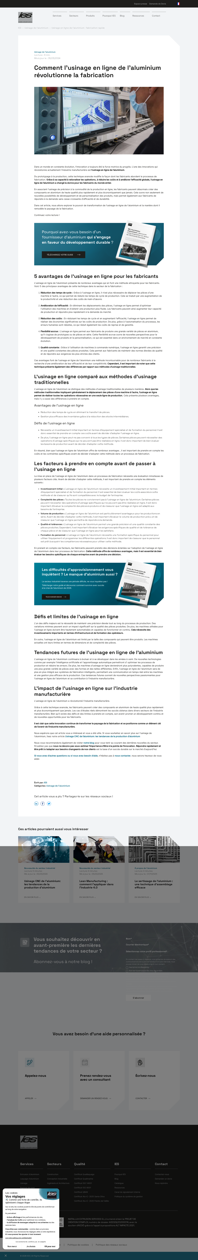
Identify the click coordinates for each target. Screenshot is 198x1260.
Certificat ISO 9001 (82, 1187)
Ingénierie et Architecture (58, 1183)
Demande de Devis (157, 4)
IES (45, 782)
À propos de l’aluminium (146, 868)
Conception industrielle (57, 1179)
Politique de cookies (78, 1244)
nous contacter (123, 755)
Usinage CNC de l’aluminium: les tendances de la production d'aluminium (102, 736)
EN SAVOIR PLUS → (32, 897)
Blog (116, 1179)
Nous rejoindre (161, 1183)
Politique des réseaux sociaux (111, 1244)
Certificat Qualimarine (83, 1179)
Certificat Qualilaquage (84, 1174)
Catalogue (119, 1183)
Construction (52, 1174)
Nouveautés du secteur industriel (39, 868)
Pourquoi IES (109, 15)
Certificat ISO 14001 (83, 1183)
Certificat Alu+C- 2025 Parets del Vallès (91, 1201)
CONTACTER (141, 1098)
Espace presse (140, 4)
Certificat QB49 (81, 1192)
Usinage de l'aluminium (44, 52)
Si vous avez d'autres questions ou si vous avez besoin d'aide (66, 755)
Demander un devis (163, 1179)
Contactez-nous (162, 1174)
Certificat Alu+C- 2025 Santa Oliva (89, 1196)
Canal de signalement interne (127, 1192)
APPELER (29, 1098)
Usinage (23, 1183)
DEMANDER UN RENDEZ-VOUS (94, 1098)
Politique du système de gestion (128, 1196)
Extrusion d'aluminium (29, 1174)
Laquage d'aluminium (29, 1179)
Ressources (119, 1187)
